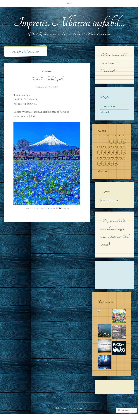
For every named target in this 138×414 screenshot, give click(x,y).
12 (100, 152)
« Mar (100, 171)
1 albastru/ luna (107, 106)
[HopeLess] (105, 316)
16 (116, 152)
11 (124, 147)
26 (100, 163)
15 (112, 152)
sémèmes (46, 72)
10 (120, 147)
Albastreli (104, 112)
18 (124, 152)
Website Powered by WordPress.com (69, 408)
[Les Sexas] (119, 332)
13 (104, 152)
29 (112, 163)
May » (107, 171)
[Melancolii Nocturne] (105, 347)
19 (100, 158)
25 (124, 158)
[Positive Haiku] (119, 348)
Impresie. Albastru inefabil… (69, 22)
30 (116, 163)
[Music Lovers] (105, 331)
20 (104, 158)
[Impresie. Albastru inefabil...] (105, 362)
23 (116, 158)
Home (69, 3)
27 (104, 163)
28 (108, 163)
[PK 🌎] (119, 317)
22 (112, 158)
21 (108, 158)
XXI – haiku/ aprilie (47, 78)
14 (108, 152)
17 (120, 152)
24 (120, 158)
